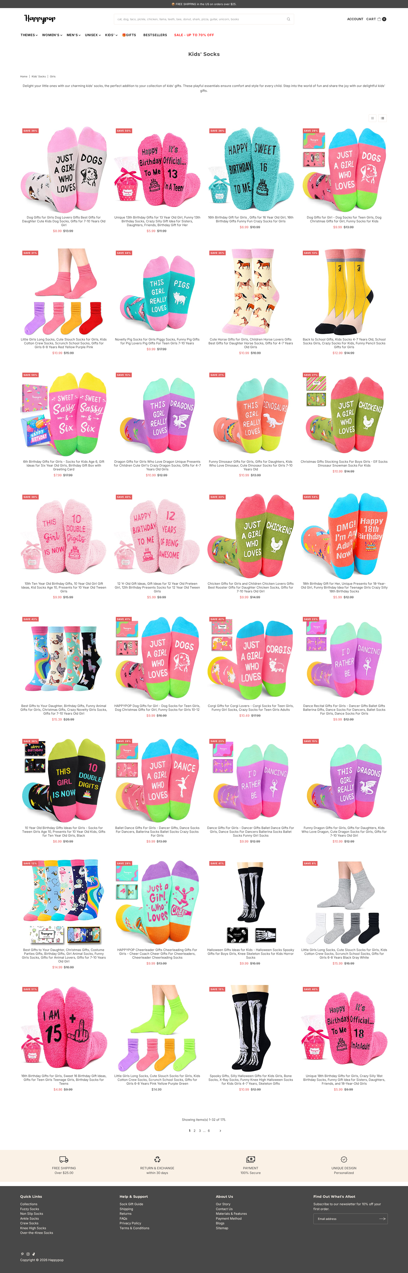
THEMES (28, 35)
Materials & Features (231, 1214)
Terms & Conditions (134, 1228)
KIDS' (110, 35)
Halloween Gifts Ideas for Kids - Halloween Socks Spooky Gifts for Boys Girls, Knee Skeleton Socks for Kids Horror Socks (250, 953)
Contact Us (224, 1209)
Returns (126, 1214)
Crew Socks (29, 1223)
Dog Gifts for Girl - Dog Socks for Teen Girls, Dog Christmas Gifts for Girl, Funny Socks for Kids (344, 219)
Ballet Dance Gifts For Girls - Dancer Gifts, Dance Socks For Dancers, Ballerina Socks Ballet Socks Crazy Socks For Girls (157, 831)
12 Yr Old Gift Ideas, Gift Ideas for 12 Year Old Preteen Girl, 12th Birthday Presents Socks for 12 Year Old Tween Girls (157, 587)
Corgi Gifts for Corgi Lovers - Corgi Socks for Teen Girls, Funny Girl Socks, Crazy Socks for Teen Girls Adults (251, 708)
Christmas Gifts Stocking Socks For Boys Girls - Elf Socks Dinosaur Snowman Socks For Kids (344, 463)
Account (355, 19)
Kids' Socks (39, 76)
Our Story (223, 1204)
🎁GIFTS (129, 35)
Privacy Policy (130, 1223)
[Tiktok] (34, 1254)
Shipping (126, 1209)
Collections (28, 1204)
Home (23, 76)
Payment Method (229, 1218)
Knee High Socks (33, 1228)
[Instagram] (28, 1254)
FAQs (123, 1218)
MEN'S (72, 35)
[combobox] (204, 19)
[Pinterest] (22, 1254)
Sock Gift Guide (131, 1204)
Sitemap (222, 1228)
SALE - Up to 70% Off (194, 35)
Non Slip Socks (31, 1214)
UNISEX (91, 35)
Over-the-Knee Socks (36, 1233)
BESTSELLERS (155, 35)
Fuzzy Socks (29, 1209)
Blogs (220, 1223)
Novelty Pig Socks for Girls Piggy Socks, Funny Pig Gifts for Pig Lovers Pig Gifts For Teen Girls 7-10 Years (157, 341)
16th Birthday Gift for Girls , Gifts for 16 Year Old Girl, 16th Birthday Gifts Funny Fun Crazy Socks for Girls (250, 219)
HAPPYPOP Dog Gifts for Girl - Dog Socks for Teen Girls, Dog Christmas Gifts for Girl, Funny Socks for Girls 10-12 (157, 708)
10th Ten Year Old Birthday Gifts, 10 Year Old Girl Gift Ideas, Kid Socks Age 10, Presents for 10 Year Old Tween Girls (63, 587)
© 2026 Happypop (50, 1260)
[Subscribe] (382, 1218)
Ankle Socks (29, 1218)
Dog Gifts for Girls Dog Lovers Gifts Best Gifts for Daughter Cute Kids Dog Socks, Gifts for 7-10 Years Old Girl (63, 221)
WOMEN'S (50, 35)
